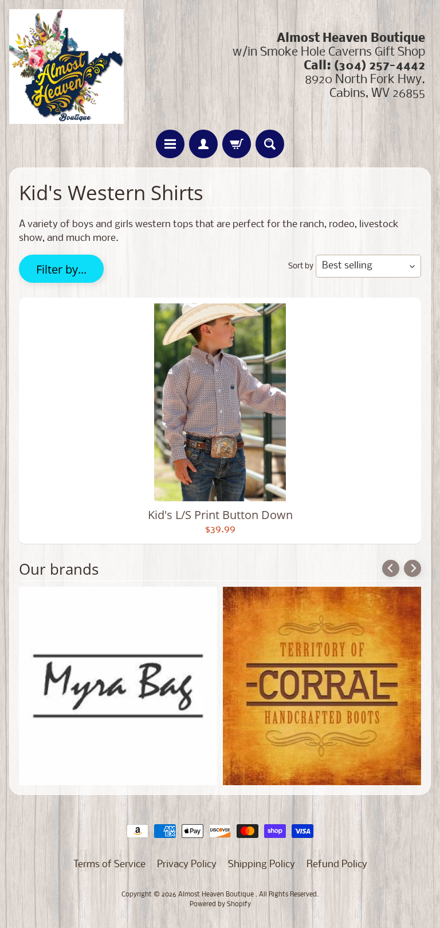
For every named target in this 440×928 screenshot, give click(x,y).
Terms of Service (109, 864)
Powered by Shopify (220, 904)
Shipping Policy (261, 864)
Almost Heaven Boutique (217, 894)
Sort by (300, 266)
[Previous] (390, 568)
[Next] (412, 568)
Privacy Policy (187, 864)
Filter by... (61, 269)
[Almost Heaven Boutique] (66, 66)
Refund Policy (337, 864)
